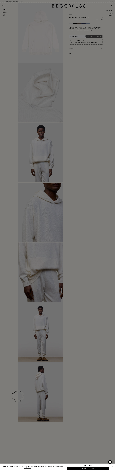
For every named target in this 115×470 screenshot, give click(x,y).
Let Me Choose (88, 465)
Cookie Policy (27, 468)
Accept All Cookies (87, 468)
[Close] (112, 466)
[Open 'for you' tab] (110, 462)
